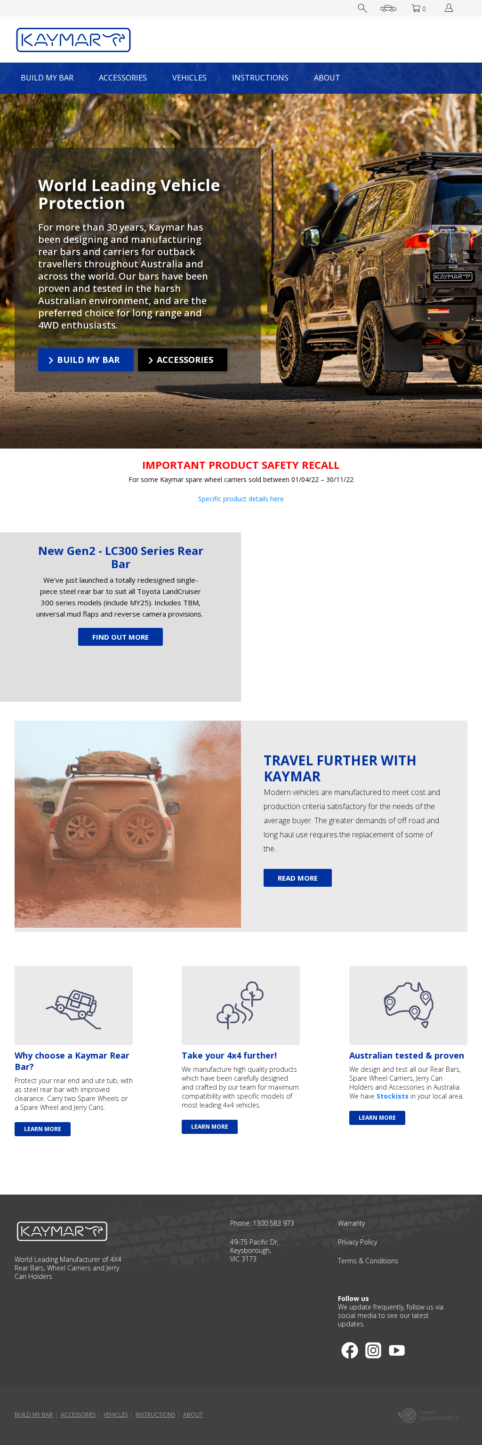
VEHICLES (189, 77)
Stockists (393, 1096)
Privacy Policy (357, 1241)
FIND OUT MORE (120, 637)
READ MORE (298, 878)
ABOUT (327, 77)
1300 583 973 (273, 1223)
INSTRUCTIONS (260, 77)
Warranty (351, 1223)
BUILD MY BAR (47, 77)
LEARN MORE (42, 1129)
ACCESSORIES (123, 77)
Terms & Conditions (368, 1260)
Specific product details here (241, 498)
